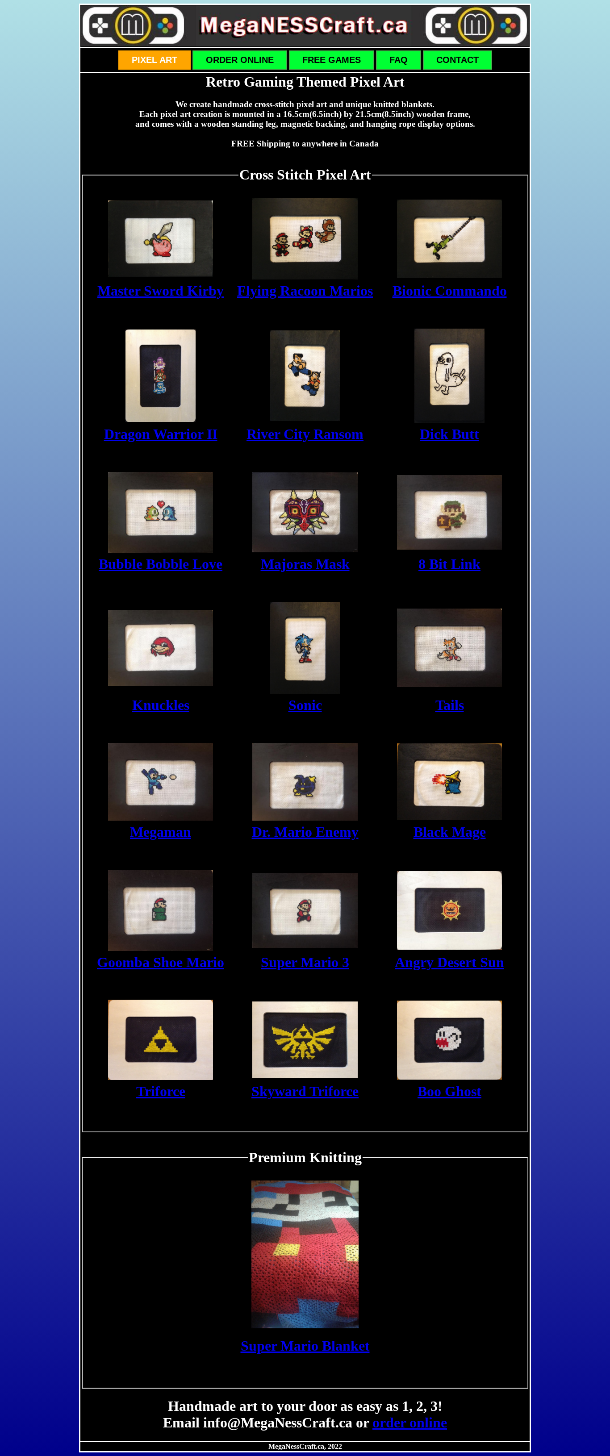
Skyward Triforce (305, 1091)
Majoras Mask (305, 564)
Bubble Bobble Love (160, 564)
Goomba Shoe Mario (160, 962)
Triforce (160, 1091)
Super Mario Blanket (305, 1346)
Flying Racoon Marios (305, 291)
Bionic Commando (450, 291)
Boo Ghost (449, 1091)
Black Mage (450, 832)
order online (409, 1422)
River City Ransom (305, 434)
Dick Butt (449, 434)
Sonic (305, 705)
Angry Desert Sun (449, 962)
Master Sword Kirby (160, 291)
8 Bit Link (449, 564)
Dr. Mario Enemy (305, 832)
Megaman (160, 832)
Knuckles (160, 705)
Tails (449, 705)
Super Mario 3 (305, 962)
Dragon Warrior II (160, 434)
